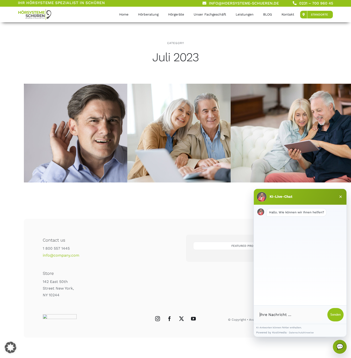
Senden (335, 314)
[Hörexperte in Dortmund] (201, 133)
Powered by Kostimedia (271, 332)
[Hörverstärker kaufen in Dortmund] (98, 133)
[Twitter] (181, 318)
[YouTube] (193, 318)
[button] (10, 347)
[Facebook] (169, 318)
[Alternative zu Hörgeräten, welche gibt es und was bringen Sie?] (35, 10)
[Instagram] (157, 318)
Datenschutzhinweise (301, 332)
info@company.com (61, 255)
